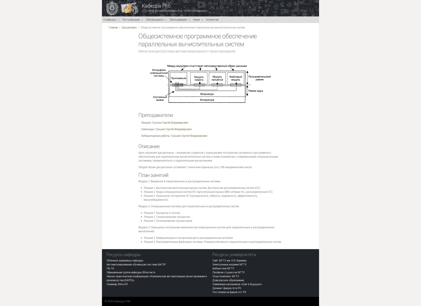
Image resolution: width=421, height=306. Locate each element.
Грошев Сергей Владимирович (170, 122)
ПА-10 (110, 268)
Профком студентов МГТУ (228, 272)
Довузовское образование (228, 280)
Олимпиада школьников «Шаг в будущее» (237, 284)
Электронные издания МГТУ (229, 264)
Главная (113, 27)
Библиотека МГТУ (223, 268)
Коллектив (212, 19)
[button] (111, 19)
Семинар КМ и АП (117, 284)
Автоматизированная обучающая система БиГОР (136, 264)
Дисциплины (129, 27)
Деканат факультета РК (226, 288)
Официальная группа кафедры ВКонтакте (131, 272)
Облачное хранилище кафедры (125, 260)
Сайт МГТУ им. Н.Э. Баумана (229, 260)
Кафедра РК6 (156, 6)
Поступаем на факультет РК (229, 292)
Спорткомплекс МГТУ (225, 276)
